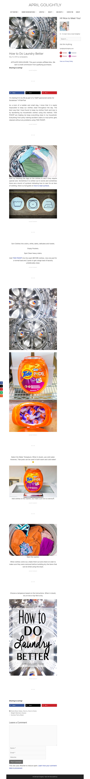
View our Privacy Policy (66, 61)
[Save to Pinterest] (1, 389)
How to (25, 711)
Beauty (50, 12)
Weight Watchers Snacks (18, 713)
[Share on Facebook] (1, 382)
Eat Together (14, 12)
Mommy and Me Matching (28, 12)
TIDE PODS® (17, 258)
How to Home (32, 711)
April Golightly (45, 5)
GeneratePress (53, 776)
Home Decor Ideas (16, 711)
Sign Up (78, 12)
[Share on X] (1, 386)
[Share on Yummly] (1, 395)
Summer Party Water (17, 715)
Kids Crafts (59, 12)
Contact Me (70, 12)
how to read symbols (41, 186)
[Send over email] (1, 392)
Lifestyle (41, 12)
